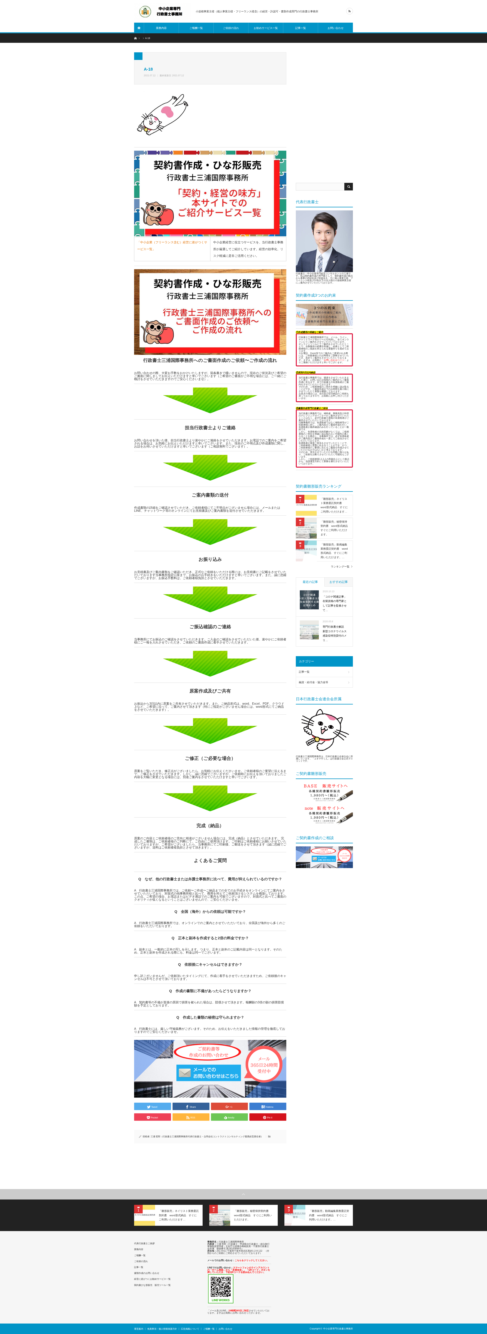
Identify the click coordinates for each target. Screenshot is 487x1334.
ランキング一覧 (340, 566)
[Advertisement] (324, 114)
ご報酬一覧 (196, 27)
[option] (168, 1215)
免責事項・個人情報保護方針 (162, 1329)
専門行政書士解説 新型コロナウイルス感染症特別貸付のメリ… (335, 633)
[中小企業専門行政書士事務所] (162, 11)
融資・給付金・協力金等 (313, 682)
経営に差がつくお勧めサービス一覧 (152, 1279)
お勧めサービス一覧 (266, 27)
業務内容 (161, 27)
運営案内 (138, 1329)
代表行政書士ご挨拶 (144, 1243)
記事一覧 (300, 27)
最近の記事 (310, 581)
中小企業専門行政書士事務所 (338, 1328)
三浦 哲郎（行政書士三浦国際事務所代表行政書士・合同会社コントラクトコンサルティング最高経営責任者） (207, 1136)
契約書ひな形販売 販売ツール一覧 (152, 1285)
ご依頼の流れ (231, 27)
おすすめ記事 (338, 581)
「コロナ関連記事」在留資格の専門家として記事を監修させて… (335, 603)
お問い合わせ (336, 27)
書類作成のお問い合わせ (146, 1273)
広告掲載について (190, 1329)
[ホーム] (139, 28)
